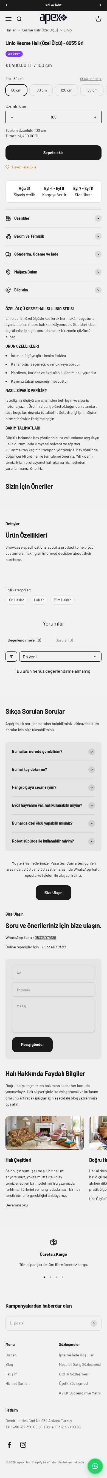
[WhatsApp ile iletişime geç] (95, 1466)
